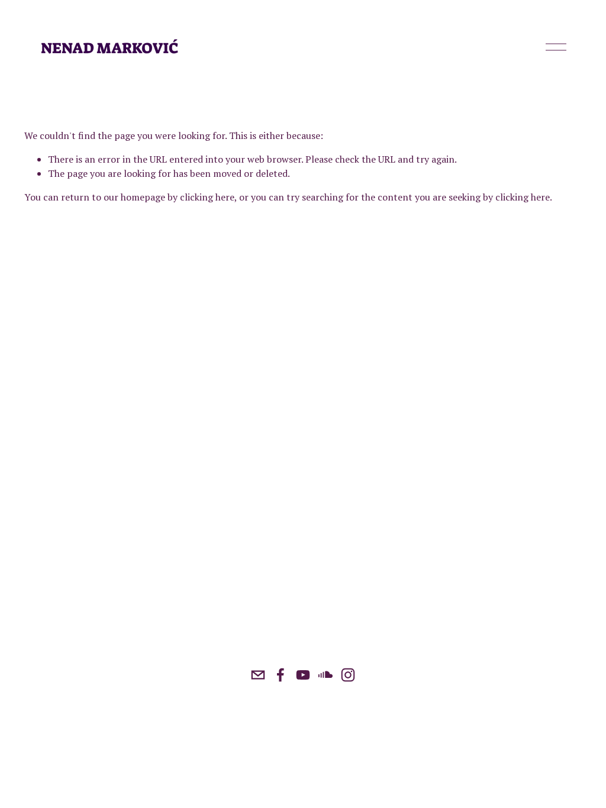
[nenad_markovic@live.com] (258, 675)
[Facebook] (280, 675)
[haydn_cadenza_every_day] (348, 675)
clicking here (207, 196)
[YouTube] (303, 675)
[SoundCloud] (325, 675)
